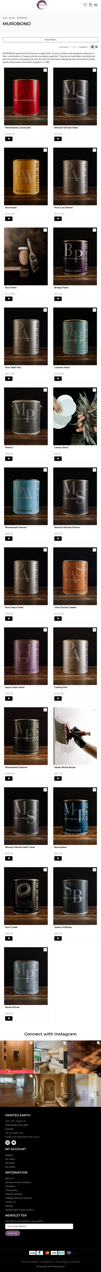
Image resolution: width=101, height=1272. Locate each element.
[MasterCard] (47, 1254)
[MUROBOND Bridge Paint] (75, 256)
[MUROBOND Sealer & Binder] (75, 896)
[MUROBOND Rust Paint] (26, 256)
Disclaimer (10, 1186)
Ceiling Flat (60, 687)
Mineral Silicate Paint (66, 127)
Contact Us (10, 1201)
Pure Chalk (11, 927)
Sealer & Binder (63, 927)
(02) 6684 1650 (16, 1132)
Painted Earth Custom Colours (19, 1209)
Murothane (60, 847)
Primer (9, 447)
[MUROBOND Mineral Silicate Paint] (75, 96)
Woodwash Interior (16, 527)
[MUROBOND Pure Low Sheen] (75, 176)
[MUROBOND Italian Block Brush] (75, 736)
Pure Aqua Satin (14, 607)
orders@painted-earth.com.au (26, 1136)
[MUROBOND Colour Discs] (75, 416)
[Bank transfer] (32, 1254)
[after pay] (61, 1254)
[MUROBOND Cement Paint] (75, 336)
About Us (9, 1178)
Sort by (74, 47)
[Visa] (54, 1254)
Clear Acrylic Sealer (65, 607)
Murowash (11, 207)
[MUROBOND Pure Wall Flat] (26, 336)
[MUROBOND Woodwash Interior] (26, 496)
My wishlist (10, 1166)
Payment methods (13, 1194)
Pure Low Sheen (63, 207)
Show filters (50, 39)
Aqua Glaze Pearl (15, 687)
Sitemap (9, 1205)
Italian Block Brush (64, 767)
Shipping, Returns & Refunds (18, 1198)
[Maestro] (68, 1254)
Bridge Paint (61, 287)
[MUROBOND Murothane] (75, 816)
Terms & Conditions (30, 1261)
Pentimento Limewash (18, 127)
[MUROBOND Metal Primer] (26, 976)
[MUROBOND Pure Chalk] (26, 896)
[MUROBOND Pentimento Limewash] (26, 96)
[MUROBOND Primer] (26, 416)
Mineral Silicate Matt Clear (20, 847)
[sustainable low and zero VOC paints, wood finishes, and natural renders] (42, 5)
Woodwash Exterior (16, 767)
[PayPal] (39, 1254)
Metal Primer (12, 1007)
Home (5, 18)
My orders (10, 1159)
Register (9, 1155)
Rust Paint (11, 287)
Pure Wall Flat (13, 367)
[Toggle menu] (95, 5)
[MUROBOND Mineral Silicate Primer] (75, 496)
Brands (12, 18)
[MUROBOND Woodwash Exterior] (26, 736)
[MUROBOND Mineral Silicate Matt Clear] (26, 816)
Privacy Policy (61, 1261)
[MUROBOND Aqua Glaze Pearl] (26, 656)
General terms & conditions (18, 1182)
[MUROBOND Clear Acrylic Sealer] (75, 576)
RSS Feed (75, 1261)
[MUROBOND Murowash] (26, 176)
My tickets (10, 1163)
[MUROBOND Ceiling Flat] (75, 656)
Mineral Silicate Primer (67, 527)
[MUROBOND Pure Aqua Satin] (26, 576)
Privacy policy (11, 1190)
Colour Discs (61, 447)
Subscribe (13, 1233)
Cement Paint (62, 367)
